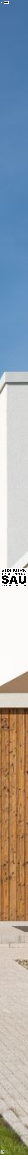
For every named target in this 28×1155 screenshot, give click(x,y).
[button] (2, 2)
